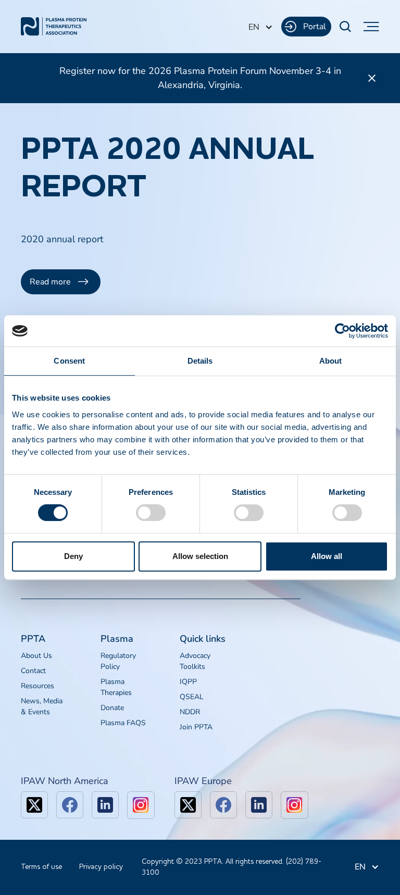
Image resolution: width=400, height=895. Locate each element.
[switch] (151, 512)
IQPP (188, 682)
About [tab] (330, 360)
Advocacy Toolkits (195, 661)
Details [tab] (200, 360)
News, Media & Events (42, 706)
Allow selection (200, 556)
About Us (36, 656)
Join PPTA (196, 727)
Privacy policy (101, 867)
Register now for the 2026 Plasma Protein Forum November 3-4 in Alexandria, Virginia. (200, 78)
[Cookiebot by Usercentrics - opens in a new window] (342, 331)
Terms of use (41, 867)
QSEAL (192, 697)
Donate (112, 708)
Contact (33, 671)
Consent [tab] (69, 360)
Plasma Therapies (116, 687)
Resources (37, 686)
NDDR (190, 712)
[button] (260, 27)
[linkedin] (105, 804)
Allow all (326, 556)
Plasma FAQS (123, 723)
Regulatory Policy (118, 661)
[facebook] (69, 804)
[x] (34, 804)
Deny (73, 556)
